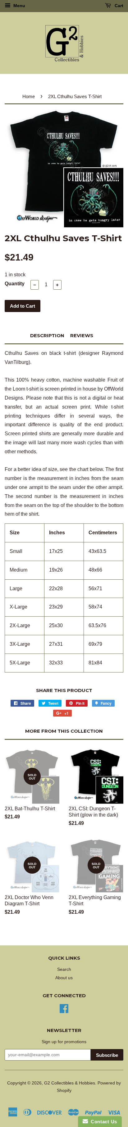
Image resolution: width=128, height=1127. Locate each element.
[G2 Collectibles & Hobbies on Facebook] (64, 1008)
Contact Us (102, 1121)
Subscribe (107, 1055)
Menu (18, 5)
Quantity (15, 283)
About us (64, 977)
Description (47, 335)
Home (28, 96)
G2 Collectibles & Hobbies (69, 1083)
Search (64, 969)
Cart (118, 5)
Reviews (81, 335)
